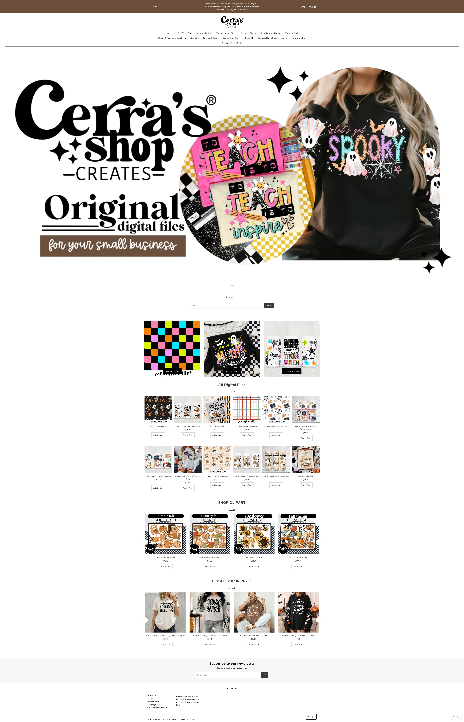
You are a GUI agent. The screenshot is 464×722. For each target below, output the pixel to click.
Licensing (194, 38)
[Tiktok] (236, 688)
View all (232, 392)
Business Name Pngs (267, 38)
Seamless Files (248, 33)
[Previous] (145, 542)
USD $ (310, 716)
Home (168, 33)
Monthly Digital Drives (270, 33)
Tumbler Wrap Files (226, 33)
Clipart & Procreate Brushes (171, 38)
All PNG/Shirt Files (183, 33)
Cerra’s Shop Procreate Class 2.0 (238, 38)
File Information (298, 38)
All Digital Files (203, 33)
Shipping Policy (153, 704)
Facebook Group (211, 38)
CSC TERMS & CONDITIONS (159, 707)
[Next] (319, 542)
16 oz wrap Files (291, 371)
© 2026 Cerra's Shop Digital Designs (162, 719)
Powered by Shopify (187, 719)
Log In (284, 38)
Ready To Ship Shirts (232, 43)
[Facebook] (227, 688)
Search (150, 699)
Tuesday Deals (292, 33)
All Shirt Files (232, 371)
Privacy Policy (153, 702)
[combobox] (175, 6)
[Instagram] (232, 688)
